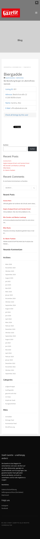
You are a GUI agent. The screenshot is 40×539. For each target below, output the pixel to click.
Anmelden (8, 417)
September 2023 (10, 336)
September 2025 (10, 274)
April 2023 (8, 353)
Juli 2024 (7, 312)
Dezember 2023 (10, 329)
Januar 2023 (9, 360)
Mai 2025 (8, 288)
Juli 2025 (7, 281)
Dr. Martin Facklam (9, 170)
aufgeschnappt (10, 386)
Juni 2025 (8, 285)
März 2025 (8, 292)
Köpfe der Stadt (10, 400)
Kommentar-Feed (11, 423)
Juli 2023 (7, 343)
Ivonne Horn (7, 161)
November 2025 (10, 268)
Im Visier (8, 397)
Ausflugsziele (9, 390)
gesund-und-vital (10, 393)
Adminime (20, 78)
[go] (34, 188)
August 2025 (9, 278)
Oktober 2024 (9, 302)
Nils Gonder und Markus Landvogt (14, 166)
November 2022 (10, 367)
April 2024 (8, 319)
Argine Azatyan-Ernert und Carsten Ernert (16, 163)
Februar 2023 (9, 356)
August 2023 (9, 339)
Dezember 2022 (10, 363)
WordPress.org (10, 427)
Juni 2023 (8, 346)
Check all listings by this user (16, 115)
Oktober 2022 (9, 370)
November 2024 (10, 298)
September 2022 (10, 374)
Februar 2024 (9, 326)
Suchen (5, 145)
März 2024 (8, 322)
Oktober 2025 (9, 271)
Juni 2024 (8, 316)
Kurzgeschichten (10, 404)
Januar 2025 (9, 295)
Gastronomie (10, 78)
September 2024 (10, 305)
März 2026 (8, 264)
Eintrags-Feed (9, 420)
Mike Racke (6, 168)
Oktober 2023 (9, 333)
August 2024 (9, 309)
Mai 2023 (8, 350)
